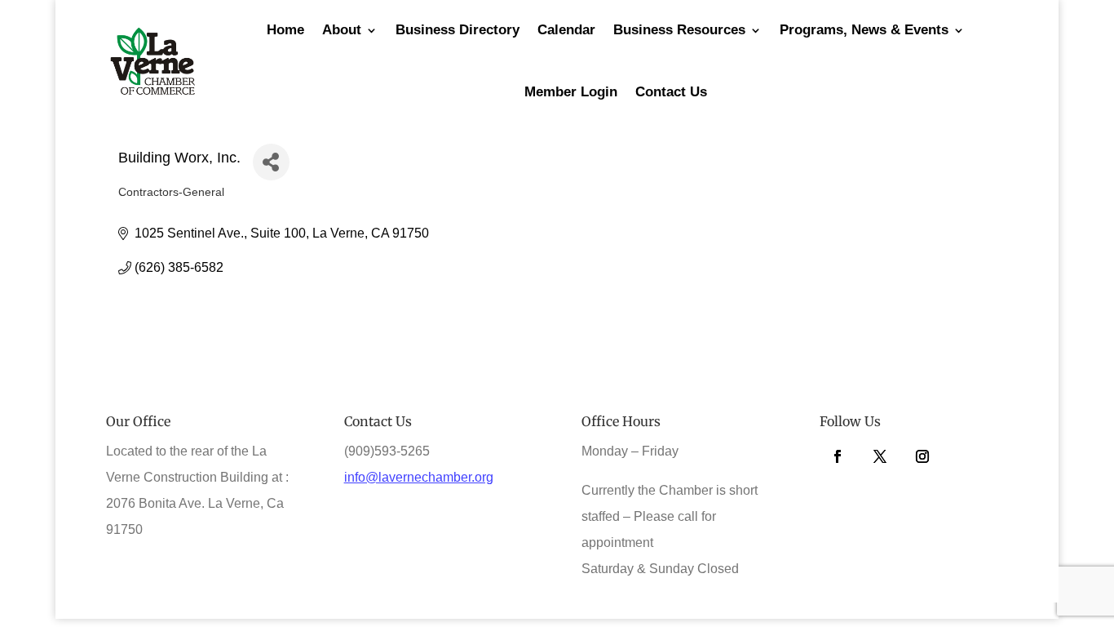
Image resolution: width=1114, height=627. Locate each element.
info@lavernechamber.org (418, 477)
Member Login (570, 92)
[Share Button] (271, 162)
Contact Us (671, 92)
